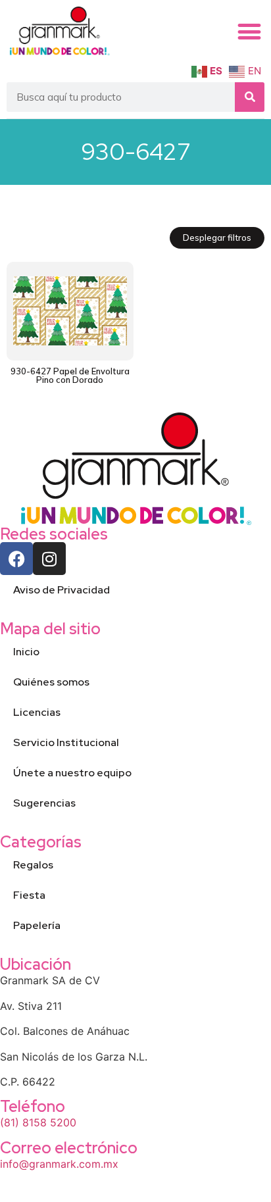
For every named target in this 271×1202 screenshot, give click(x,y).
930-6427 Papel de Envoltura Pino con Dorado (70, 375)
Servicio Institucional (66, 742)
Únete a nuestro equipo (72, 773)
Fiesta (29, 895)
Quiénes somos (51, 682)
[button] (249, 31)
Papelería (37, 925)
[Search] (249, 97)
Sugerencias (44, 803)
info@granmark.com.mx (59, 1163)
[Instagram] (49, 558)
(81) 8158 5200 (38, 1122)
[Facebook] (16, 558)
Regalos (33, 865)
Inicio (26, 652)
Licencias (37, 712)
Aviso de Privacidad (61, 590)
